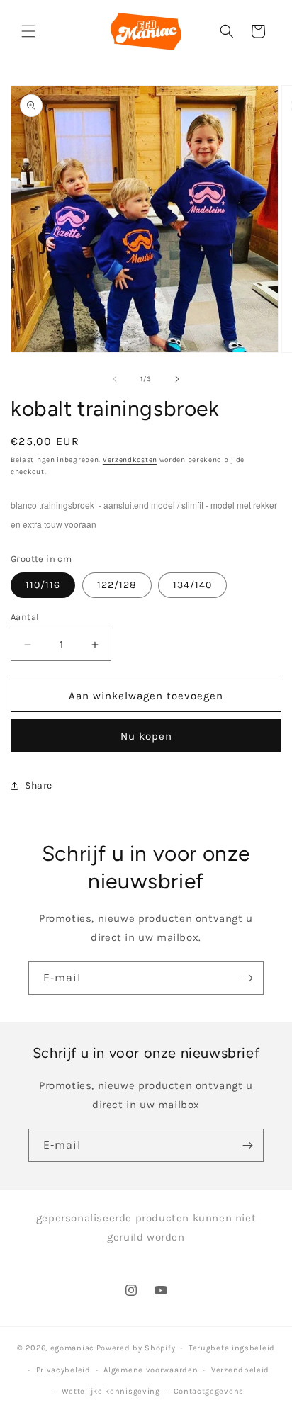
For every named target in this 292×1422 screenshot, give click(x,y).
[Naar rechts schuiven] (177, 379)
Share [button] (38, 785)
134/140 (192, 585)
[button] (28, 31)
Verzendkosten (130, 460)
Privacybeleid (63, 1370)
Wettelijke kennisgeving (111, 1391)
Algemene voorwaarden (150, 1370)
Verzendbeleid (240, 1370)
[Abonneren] (247, 978)
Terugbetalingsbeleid (232, 1348)
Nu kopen (146, 736)
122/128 (117, 585)
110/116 (43, 585)
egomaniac (72, 1348)
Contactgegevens (209, 1391)
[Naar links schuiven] (114, 379)
